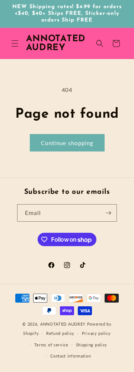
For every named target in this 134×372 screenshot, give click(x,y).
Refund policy (60, 333)
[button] (15, 43)
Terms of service (51, 344)
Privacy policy (96, 333)
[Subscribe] (108, 213)
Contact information (70, 355)
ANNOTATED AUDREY (63, 324)
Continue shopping (67, 143)
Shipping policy (92, 344)
